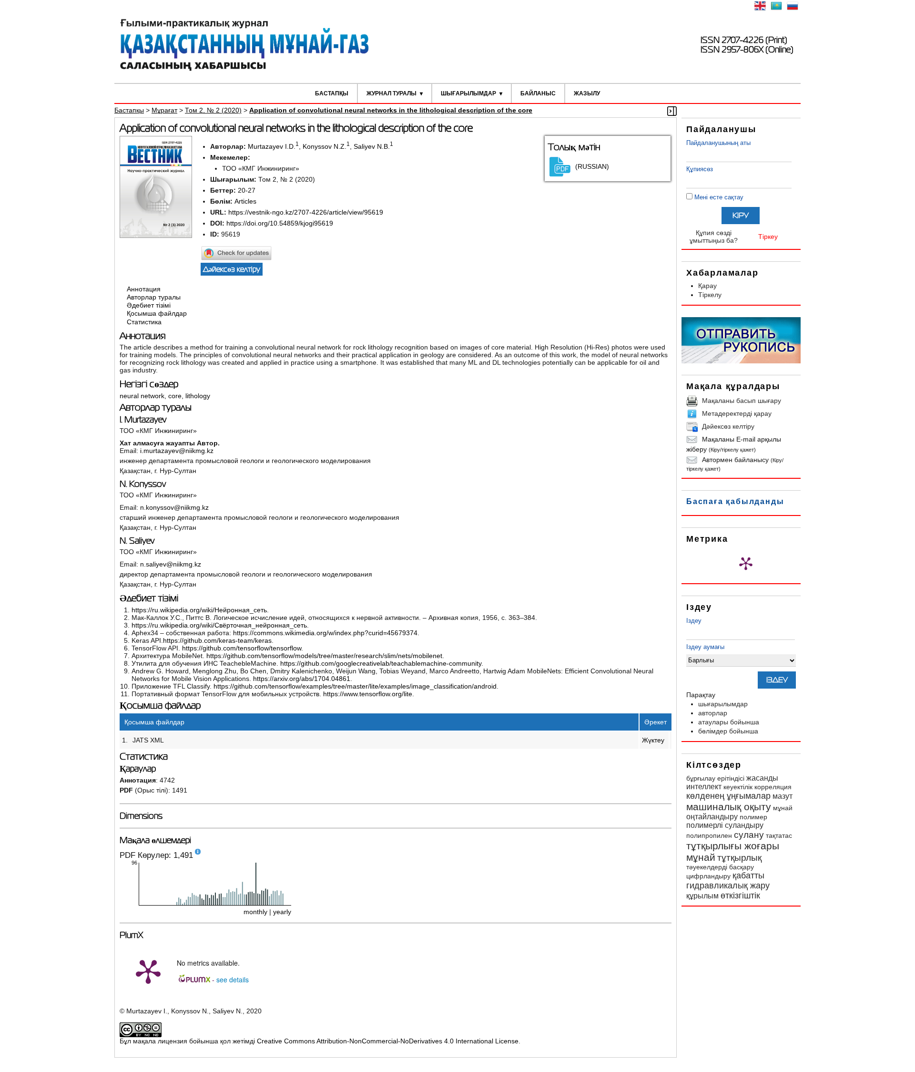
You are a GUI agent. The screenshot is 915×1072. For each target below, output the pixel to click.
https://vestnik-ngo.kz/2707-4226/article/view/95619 (305, 212)
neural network (142, 396)
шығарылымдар (723, 704)
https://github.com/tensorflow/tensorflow (241, 648)
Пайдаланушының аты (718, 142)
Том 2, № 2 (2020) (213, 110)
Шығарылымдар (468, 93)
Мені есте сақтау (718, 197)
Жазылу (587, 93)
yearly (282, 912)
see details (232, 979)
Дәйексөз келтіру (728, 426)
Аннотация (144, 289)
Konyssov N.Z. (324, 146)
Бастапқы (331, 93)
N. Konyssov (143, 484)
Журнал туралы (391, 93)
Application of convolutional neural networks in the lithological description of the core (390, 110)
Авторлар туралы (154, 297)
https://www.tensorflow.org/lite (367, 694)
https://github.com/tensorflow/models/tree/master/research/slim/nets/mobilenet (324, 656)
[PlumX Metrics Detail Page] (746, 563)
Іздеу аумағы (705, 646)
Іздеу (694, 620)
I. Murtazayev (143, 419)
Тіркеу (768, 236)
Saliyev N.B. (372, 146)
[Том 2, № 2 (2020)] (156, 235)
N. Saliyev (137, 541)
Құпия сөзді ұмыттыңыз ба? (714, 236)
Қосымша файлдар (157, 314)
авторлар (712, 713)
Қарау (707, 285)
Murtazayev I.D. (271, 146)
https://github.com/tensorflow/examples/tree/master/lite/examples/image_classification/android (355, 686)
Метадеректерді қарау (737, 413)
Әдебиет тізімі (149, 305)
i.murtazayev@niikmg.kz (177, 450)
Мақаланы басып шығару (741, 400)
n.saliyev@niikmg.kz (170, 564)
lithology (197, 396)
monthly (255, 912)
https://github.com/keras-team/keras (217, 640)
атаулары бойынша (728, 722)
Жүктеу (653, 740)
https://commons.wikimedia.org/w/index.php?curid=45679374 (325, 633)
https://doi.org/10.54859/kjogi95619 (279, 223)
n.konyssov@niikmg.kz (174, 507)
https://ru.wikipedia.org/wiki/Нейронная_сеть (199, 610)
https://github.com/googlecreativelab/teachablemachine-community (380, 663)
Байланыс (538, 93)
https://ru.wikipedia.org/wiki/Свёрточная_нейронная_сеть (219, 625)
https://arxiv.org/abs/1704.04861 (301, 678)
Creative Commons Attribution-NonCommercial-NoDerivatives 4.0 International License (387, 1041)
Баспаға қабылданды (735, 501)
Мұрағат (164, 110)
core (175, 396)
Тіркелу (710, 295)
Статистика (144, 322)
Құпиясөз (699, 169)
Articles (245, 201)
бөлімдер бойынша (728, 731)
